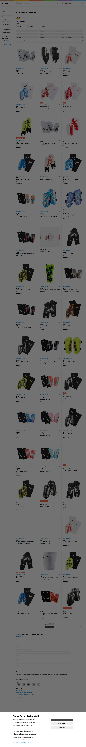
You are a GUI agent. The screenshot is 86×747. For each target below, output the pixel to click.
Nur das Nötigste (62, 723)
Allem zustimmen (62, 720)
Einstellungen (62, 727)
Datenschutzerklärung (24, 742)
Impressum (15, 742)
